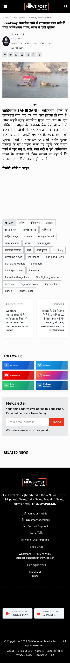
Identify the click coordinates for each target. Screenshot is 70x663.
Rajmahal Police (29, 284)
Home (5, 17)
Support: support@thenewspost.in (35, 557)
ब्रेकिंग (21, 222)
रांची (29, 250)
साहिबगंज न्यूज (11, 236)
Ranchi (9, 290)
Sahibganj (17, 48)
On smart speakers (37, 520)
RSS (52, 654)
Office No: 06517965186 (35, 539)
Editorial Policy (55, 650)
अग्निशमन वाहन (12, 243)
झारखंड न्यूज (10, 229)
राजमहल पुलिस (43, 243)
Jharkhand (33, 256)
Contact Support (37, 526)
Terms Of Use (24, 650)
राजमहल (28, 236)
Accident (10, 284)
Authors (39, 650)
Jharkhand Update (15, 263)
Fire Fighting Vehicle (47, 277)
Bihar (35, 575)
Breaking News (13, 256)
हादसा (28, 243)
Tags (10, 222)
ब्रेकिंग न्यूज (35, 222)
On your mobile (37, 513)
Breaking (58, 250)
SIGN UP (57, 421)
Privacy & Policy (23, 654)
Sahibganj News (14, 270)
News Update (18, 17)
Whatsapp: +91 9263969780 (35, 553)
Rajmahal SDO (52, 284)
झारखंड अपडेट (29, 229)
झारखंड (49, 222)
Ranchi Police (26, 290)
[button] (35, 104)
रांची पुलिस (42, 250)
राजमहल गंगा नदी (46, 236)
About (10, 650)
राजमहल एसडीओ (13, 250)
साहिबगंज (46, 229)
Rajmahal (34, 270)
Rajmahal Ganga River (17, 277)
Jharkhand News (54, 256)
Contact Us (41, 654)
